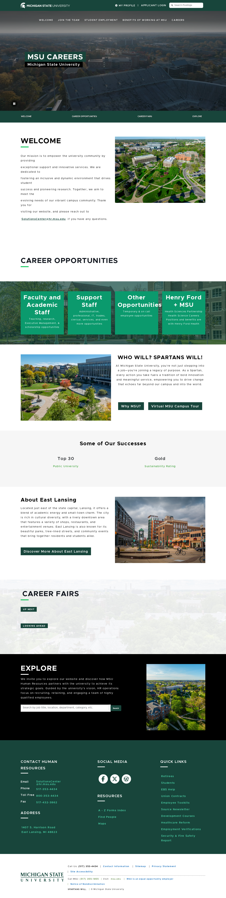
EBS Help (168, 789)
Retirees (167, 776)
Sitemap (140, 866)
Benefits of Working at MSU (145, 20)
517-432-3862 (46, 802)
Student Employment (101, 20)
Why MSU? (131, 406)
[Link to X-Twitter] (115, 779)
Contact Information (116, 866)
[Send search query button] (172, 5)
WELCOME (26, 116)
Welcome (46, 20)
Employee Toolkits (175, 802)
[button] (14, 103)
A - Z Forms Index (112, 810)
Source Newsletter (175, 809)
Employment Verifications (181, 829)
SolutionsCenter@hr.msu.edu (44, 219)
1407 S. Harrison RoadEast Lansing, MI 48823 (39, 828)
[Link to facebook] (103, 779)
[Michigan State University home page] (45, 5)
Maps (102, 823)
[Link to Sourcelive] (126, 779)
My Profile (126, 5)
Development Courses (178, 816)
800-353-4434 (47, 796)
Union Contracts (173, 796)
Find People (107, 817)
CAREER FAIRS (145, 116)
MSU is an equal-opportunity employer (150, 879)
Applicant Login (153, 5)
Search (116, 708)
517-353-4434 (46, 789)
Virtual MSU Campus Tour (175, 406)
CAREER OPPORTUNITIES (84, 116)
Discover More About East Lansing (56, 551)
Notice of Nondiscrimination (87, 884)
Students (168, 783)
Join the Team (69, 20)
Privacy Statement (164, 866)
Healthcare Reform (175, 822)
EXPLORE (197, 116)
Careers (178, 20)
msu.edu (116, 879)
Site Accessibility (81, 872)
